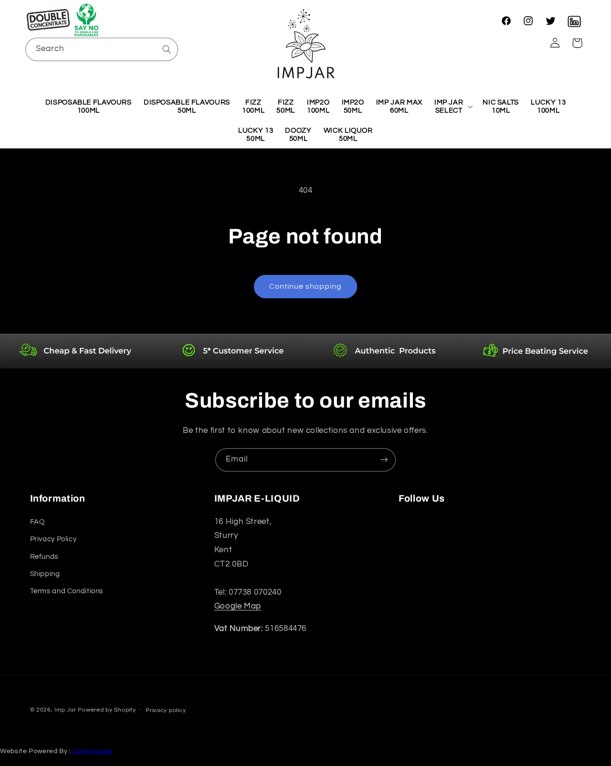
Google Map (237, 606)
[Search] (167, 49)
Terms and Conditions (67, 591)
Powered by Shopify (107, 710)
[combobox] (102, 49)
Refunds (44, 556)
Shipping (45, 573)
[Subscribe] (384, 460)
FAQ (37, 521)
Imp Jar (65, 710)
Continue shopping (305, 286)
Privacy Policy (53, 539)
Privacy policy (166, 710)
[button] (86, 20)
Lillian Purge (93, 751)
